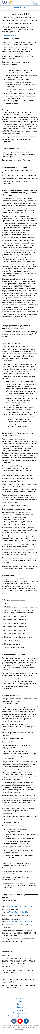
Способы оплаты (19, 1013)
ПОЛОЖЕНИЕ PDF (9, 35)
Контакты (19, 1010)
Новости (20, 1004)
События (19, 998)
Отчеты (20, 1007)
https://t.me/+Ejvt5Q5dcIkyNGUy (17, 912)
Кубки (19, 1001)
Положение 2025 (19, 8)
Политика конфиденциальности (20, 1016)
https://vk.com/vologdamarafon (20, 906)
